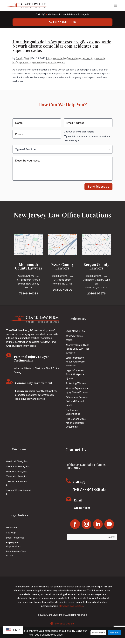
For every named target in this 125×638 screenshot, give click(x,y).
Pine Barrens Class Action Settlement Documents (76, 422)
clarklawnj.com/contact (71, 606)
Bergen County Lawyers (96, 266)
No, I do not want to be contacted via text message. (87, 138)
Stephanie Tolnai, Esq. (18, 466)
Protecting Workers (76, 383)
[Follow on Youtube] (109, 524)
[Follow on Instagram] (86, 524)
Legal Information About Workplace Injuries (75, 374)
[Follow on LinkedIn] (98, 524)
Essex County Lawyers (62, 266)
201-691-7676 (96, 293)
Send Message (98, 186)
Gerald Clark (22, 58)
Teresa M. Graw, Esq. (17, 476)
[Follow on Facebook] (75, 524)
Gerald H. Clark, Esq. (17, 461)
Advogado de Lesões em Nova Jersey (68, 58)
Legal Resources (15, 537)
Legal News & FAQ (75, 331)
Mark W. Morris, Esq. (17, 471)
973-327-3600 (62, 289)
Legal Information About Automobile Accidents (75, 361)
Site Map (11, 532)
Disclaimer (11, 527)
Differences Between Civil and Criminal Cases (77, 401)
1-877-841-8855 (64, 22)
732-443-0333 (28, 293)
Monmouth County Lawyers (28, 266)
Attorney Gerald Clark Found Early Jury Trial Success (77, 349)
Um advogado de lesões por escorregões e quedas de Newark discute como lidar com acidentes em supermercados (62, 46)
